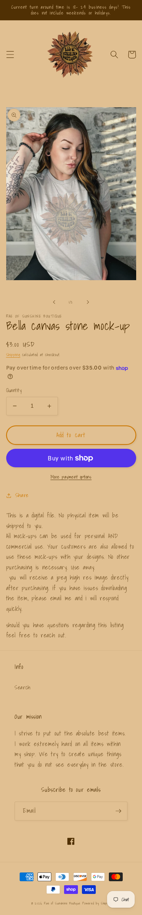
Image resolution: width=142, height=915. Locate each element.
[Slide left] (54, 302)
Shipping (13, 354)
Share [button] (22, 495)
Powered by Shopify (96, 903)
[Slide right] (88, 302)
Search (23, 687)
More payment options (71, 476)
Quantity (14, 390)
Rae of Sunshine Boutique (62, 903)
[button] (10, 54)
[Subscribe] (118, 811)
